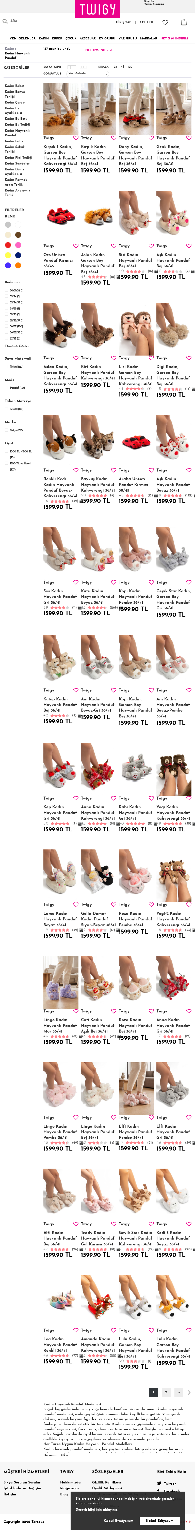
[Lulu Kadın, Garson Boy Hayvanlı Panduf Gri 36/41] (136, 1301)
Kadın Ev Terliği (17, 124)
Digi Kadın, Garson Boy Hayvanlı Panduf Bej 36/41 (173, 378)
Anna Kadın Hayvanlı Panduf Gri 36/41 (173, 1028)
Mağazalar (69, 1488)
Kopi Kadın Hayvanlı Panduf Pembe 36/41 (135, 597)
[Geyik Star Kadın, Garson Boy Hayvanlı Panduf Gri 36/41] (173, 553)
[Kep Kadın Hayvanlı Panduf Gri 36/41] (60, 769)
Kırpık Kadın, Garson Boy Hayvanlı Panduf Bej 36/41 (98, 155)
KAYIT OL (146, 22)
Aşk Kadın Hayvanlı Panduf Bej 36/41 (173, 263)
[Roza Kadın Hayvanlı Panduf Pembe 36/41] (136, 875)
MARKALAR (148, 38)
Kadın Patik (14, 141)
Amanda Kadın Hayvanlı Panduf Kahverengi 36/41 (98, 1347)
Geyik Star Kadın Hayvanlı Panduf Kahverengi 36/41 (136, 1241)
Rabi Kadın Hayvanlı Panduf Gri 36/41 (135, 815)
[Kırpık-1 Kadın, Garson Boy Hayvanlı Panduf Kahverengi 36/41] (60, 109)
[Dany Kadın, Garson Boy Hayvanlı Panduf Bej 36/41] (136, 109)
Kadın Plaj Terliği (18, 157)
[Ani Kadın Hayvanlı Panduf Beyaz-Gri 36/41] (98, 661)
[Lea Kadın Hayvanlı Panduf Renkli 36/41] (60, 1301)
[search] (5, 21)
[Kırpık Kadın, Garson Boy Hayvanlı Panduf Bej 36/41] (98, 109)
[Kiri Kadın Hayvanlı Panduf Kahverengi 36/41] (98, 329)
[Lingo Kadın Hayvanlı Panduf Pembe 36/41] (60, 1088)
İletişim (10, 1494)
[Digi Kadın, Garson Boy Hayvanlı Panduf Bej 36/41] (173, 329)
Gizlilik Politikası (106, 1482)
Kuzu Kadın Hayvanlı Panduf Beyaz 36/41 (98, 599)
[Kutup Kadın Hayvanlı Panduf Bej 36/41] (60, 661)
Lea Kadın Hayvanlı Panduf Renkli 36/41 (60, 1347)
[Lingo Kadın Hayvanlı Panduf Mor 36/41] (60, 982)
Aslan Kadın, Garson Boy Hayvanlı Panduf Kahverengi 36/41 (60, 375)
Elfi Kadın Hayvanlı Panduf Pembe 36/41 (136, 1135)
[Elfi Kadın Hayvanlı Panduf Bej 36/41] (60, 1195)
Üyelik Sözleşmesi (107, 1488)
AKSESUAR (88, 38)
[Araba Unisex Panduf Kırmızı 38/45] (136, 441)
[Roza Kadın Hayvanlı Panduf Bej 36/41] (136, 982)
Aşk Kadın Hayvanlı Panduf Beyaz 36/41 (173, 487)
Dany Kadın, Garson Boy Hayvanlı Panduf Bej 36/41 (135, 155)
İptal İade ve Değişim (22, 1488)
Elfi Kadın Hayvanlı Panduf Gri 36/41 (173, 1135)
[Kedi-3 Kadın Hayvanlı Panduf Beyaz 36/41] (173, 1195)
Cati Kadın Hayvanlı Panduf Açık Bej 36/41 (98, 1028)
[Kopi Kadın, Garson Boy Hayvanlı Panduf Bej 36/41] (136, 661)
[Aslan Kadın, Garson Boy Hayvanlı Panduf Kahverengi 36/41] (60, 329)
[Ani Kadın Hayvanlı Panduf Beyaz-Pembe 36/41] (173, 661)
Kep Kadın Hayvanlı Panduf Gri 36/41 (60, 815)
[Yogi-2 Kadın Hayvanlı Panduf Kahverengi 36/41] (173, 875)
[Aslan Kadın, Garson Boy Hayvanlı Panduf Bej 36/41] (98, 217)
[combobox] (87, 74)
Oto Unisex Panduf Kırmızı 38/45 (58, 261)
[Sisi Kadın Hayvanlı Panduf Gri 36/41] (60, 553)
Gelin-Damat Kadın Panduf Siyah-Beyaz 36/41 (98, 922)
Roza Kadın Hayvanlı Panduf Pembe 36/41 (135, 919)
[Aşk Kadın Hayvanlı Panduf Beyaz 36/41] (173, 441)
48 (122, 66)
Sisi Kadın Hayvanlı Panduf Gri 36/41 (60, 599)
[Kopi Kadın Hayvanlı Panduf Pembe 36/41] (136, 553)
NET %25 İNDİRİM (98, 50)
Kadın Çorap (15, 102)
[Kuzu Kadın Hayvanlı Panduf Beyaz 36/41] (98, 553)
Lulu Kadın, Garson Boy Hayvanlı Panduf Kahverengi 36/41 (173, 1347)
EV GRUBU (107, 38)
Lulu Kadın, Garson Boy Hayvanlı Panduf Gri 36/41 (135, 1350)
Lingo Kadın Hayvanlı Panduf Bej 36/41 (98, 1135)
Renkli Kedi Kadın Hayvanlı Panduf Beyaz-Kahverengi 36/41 (60, 490)
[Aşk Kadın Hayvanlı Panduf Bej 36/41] (173, 217)
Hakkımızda (70, 1482)
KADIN (44, 38)
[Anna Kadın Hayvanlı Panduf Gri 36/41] (173, 982)
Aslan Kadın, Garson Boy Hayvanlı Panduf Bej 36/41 (98, 266)
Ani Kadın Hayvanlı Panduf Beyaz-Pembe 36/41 (173, 707)
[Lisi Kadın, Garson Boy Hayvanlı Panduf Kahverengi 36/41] (136, 329)
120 (130, 66)
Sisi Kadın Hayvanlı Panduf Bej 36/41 (136, 263)
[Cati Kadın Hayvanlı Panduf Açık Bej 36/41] (98, 982)
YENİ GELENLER (23, 38)
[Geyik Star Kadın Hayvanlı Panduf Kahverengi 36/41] (136, 1195)
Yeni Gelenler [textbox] (78, 73)
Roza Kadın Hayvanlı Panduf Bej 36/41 (135, 1026)
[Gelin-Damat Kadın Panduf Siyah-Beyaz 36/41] (98, 875)
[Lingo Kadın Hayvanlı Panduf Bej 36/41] (98, 1088)
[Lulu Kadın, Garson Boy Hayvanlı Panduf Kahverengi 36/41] (173, 1301)
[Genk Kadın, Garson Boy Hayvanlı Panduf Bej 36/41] (173, 109)
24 (115, 66)
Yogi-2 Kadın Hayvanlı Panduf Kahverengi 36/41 (173, 922)
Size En (154, 3)
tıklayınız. (110, 1509)
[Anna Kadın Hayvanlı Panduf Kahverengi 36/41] (98, 769)
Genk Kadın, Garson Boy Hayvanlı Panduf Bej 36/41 (173, 155)
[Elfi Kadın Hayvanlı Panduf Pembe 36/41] (136, 1088)
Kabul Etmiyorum (118, 1521)
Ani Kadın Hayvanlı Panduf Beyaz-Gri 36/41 (98, 705)
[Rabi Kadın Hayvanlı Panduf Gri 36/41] (136, 769)
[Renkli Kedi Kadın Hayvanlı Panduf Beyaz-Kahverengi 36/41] (60, 441)
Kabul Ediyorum (159, 1521)
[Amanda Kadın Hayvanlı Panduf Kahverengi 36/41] (98, 1301)
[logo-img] (97, 9)
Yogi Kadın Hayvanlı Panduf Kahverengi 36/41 (173, 815)
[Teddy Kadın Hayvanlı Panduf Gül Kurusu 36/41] (98, 1195)
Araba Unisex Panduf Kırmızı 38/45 (136, 487)
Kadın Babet (14, 86)
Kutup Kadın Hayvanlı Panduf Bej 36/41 (60, 707)
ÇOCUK (71, 38)
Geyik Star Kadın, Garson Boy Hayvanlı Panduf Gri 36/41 (173, 599)
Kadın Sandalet (17, 163)
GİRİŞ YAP (123, 22)
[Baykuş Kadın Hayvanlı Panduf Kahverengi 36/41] (98, 441)
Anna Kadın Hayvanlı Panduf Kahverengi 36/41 (98, 815)
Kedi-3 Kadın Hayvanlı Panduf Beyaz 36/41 (173, 1241)
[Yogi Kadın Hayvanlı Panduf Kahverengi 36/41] (173, 769)
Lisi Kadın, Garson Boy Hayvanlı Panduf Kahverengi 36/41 (136, 378)
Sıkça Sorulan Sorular (22, 1482)
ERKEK (57, 38)
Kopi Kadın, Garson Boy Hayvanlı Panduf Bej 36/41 (135, 707)
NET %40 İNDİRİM (174, 38)
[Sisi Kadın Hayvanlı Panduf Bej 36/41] (136, 217)
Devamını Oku (55, 1455)
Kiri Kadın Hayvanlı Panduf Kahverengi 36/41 (98, 372)
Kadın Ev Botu (16, 119)
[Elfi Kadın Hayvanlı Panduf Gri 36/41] (173, 1088)
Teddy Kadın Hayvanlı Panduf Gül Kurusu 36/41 (98, 1241)
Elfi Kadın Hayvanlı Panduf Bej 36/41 (60, 1241)
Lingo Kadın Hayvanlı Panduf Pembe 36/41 (60, 1135)
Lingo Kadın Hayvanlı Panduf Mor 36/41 (60, 1028)
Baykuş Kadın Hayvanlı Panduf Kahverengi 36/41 (98, 487)
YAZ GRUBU (128, 38)
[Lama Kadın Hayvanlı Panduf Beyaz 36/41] (60, 875)
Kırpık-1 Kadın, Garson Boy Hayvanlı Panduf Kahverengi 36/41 (60, 155)
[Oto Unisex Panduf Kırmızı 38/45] (60, 217)
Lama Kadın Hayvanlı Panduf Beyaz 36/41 (60, 922)
